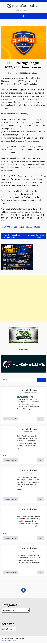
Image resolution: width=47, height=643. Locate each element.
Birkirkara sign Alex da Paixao (36, 236)
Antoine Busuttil (33, 73)
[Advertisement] (23, 298)
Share (40, 419)
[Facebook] (23, 590)
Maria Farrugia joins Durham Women (11, 236)
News (10, 73)
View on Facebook (10, 419)
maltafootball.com (23, 10)
